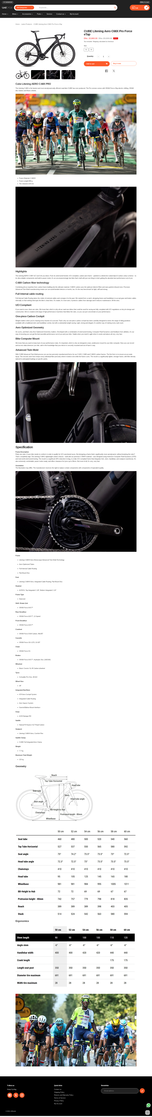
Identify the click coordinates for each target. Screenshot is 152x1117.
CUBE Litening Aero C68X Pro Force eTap (48, 24)
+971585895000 (7, 2)
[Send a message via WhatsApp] (148, 1105)
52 (86, 49)
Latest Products (26, 24)
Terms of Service (60, 1098)
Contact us (57, 1089)
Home (18, 24)
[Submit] (142, 1090)
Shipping (96, 41)
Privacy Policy (59, 1101)
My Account (58, 1103)
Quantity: (90, 56)
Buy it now (117, 63)
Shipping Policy (59, 1092)
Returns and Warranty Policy (63, 1095)
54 (91, 49)
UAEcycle (13, 1111)
